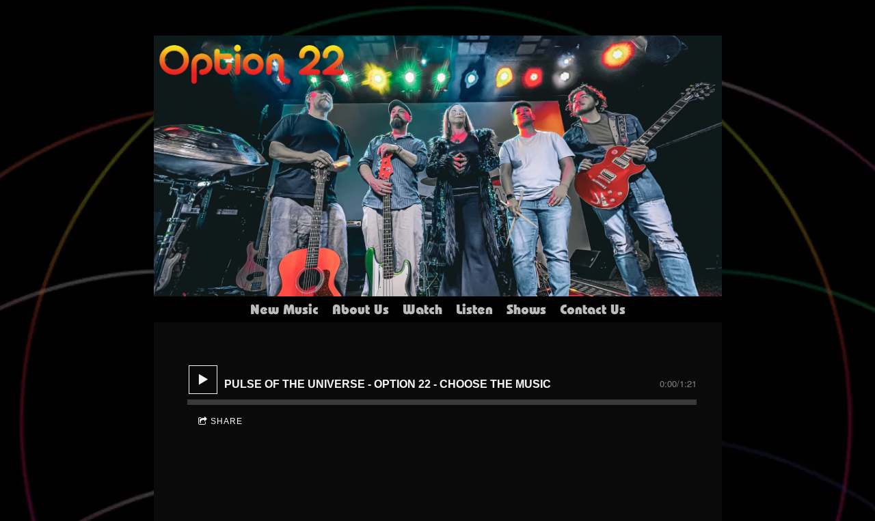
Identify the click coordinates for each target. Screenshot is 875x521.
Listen (474, 309)
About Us (360, 309)
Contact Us (592, 309)
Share (227, 421)
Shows (526, 309)
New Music (284, 309)
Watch (422, 309)
